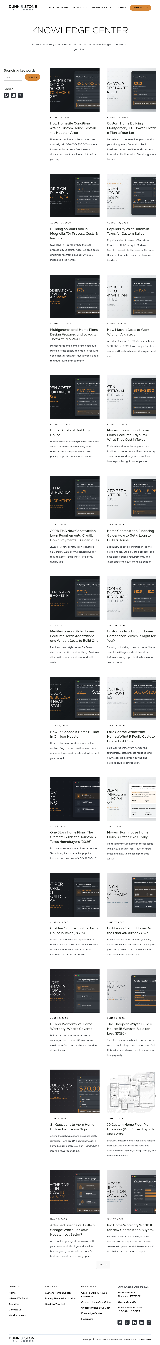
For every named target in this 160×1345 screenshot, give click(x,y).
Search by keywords (19, 71)
